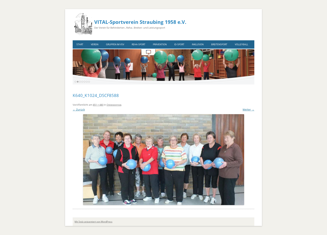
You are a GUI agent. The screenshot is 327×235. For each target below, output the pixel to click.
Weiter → (248, 109)
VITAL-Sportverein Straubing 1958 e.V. (140, 22)
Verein (94, 44)
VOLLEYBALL (241, 44)
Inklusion (198, 44)
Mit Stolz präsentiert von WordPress (93, 221)
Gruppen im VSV (115, 44)
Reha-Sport (138, 44)
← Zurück (79, 109)
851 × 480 (98, 104)
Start (79, 44)
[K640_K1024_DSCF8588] (163, 159)
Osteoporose (114, 104)
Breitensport (219, 44)
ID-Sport (179, 44)
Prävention (160, 44)
